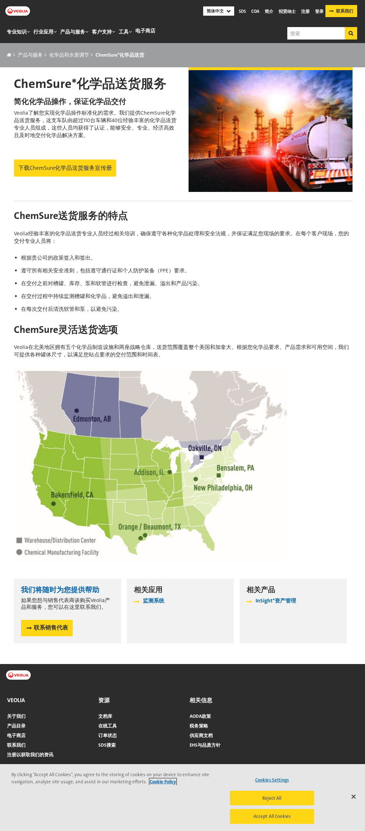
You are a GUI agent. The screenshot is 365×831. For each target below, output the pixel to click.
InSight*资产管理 (276, 600)
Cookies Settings (272, 780)
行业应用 (43, 31)
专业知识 (17, 31)
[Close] (353, 797)
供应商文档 (201, 735)
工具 (124, 31)
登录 (319, 11)
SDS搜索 (107, 745)
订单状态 (107, 735)
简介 (269, 11)
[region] (182, 797)
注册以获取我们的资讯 (30, 755)
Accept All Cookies (272, 816)
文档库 (105, 716)
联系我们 (344, 11)
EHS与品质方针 (205, 745)
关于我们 (16, 716)
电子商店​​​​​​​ (145, 30)
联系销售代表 (51, 627)
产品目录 (16, 726)
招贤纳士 (287, 11)
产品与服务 (72, 31)
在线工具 (107, 726)
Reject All (271, 798)
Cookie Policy (163, 782)
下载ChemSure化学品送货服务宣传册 (65, 168)
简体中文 (215, 11)
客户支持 (102, 31)
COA (255, 11)
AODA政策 (200, 716)
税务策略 (199, 726)
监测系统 (153, 600)
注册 (305, 11)
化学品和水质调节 (69, 55)
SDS (242, 11)
